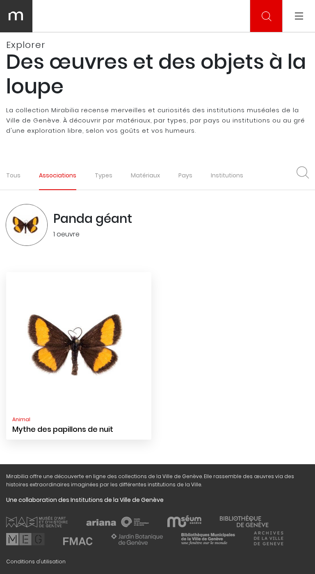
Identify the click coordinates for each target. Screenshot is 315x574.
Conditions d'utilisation (36, 561)
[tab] (57, 175)
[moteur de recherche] (266, 16)
